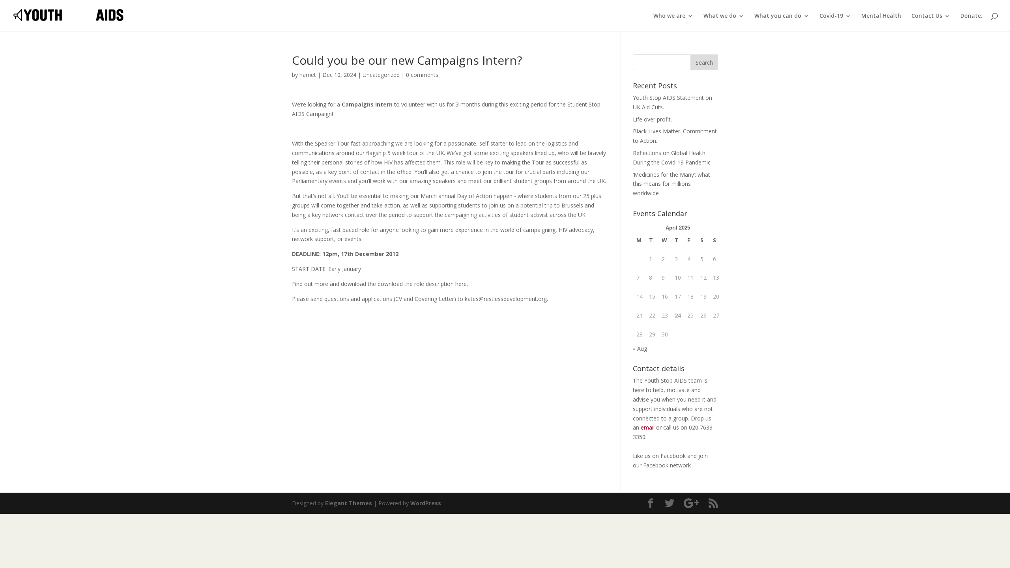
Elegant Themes (348, 503)
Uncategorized (381, 74)
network (680, 465)
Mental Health (881, 16)
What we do (719, 16)
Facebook (673, 456)
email (648, 427)
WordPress (425, 503)
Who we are (669, 16)
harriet (307, 74)
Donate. (971, 16)
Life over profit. (652, 119)
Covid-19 (831, 16)
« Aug (640, 348)
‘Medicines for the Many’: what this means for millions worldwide (671, 184)
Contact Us (926, 16)
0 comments (422, 74)
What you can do (777, 16)
